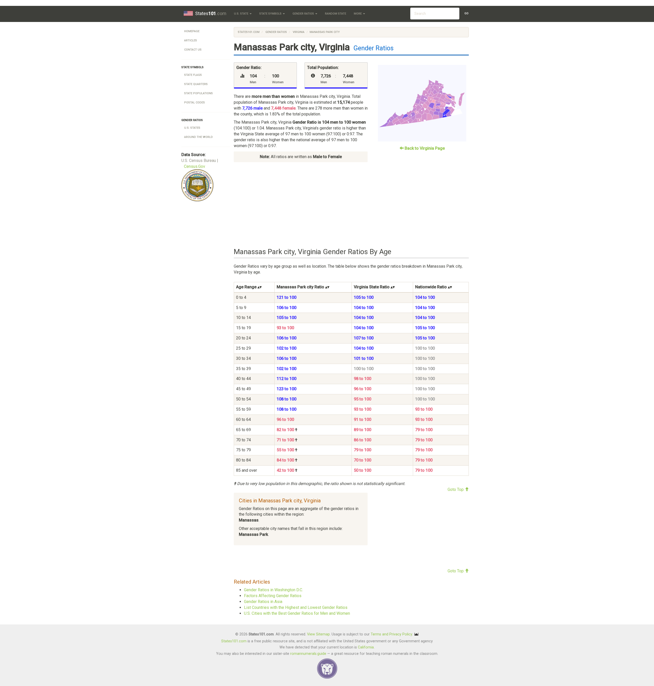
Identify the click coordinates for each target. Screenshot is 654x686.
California (366, 647)
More (358, 13)
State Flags (193, 75)
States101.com (249, 32)
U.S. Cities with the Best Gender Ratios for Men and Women (297, 613)
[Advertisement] (351, 205)
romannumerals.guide (308, 654)
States (210, 13)
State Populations (198, 93)
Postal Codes (194, 102)
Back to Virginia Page (424, 148)
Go (466, 13)
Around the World (198, 137)
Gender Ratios (304, 13)
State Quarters (196, 84)
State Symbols (270, 13)
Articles (190, 40)
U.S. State (241, 13)
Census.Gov (194, 166)
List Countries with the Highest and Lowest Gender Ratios (295, 607)
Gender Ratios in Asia (263, 601)
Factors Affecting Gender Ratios (272, 595)
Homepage (192, 31)
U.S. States (192, 127)
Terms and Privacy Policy (391, 634)
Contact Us (193, 49)
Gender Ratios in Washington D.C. (273, 589)
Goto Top (456, 489)
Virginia (298, 32)
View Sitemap (318, 634)
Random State (335, 13)
